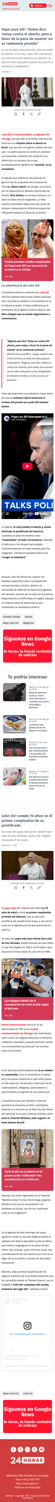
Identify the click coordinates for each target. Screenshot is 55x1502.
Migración (28, 623)
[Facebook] (23, 114)
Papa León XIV (11, 623)
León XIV (28, 1393)
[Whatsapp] (16, 114)
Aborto (28, 617)
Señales (38, 5)
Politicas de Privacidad (27, 1487)
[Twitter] (31, 114)
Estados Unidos (11, 617)
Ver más (9, 276)
